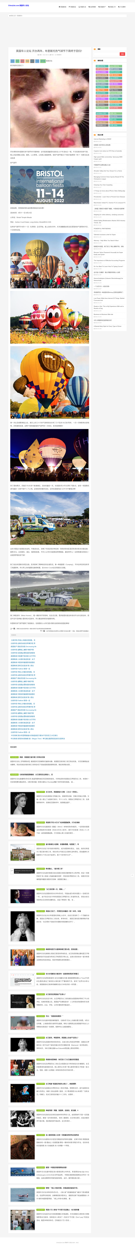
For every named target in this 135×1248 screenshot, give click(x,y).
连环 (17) (99, 119)
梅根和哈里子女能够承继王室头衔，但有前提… (62, 949)
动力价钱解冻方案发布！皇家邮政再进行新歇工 (62, 974)
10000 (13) (100, 116)
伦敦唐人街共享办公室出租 (102, 145)
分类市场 (14, 640)
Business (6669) (115, 93)
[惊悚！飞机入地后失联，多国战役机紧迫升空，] (22, 1194)
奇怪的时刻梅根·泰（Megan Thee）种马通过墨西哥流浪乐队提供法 (41, 738)
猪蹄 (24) (113, 122)
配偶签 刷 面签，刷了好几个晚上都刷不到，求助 (109, 246)
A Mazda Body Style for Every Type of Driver (107, 326)
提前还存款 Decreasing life (26, 646)
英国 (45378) (100, 66)
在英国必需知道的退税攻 (26, 653)
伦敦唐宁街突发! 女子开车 (26, 656)
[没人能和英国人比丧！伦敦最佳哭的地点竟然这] (22, 1147)
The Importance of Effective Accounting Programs (109, 260)
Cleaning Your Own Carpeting (103, 185)
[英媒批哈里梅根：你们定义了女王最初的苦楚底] (22, 1068)
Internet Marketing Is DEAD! (102, 139)
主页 (14, 15)
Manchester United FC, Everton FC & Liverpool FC (110, 203)
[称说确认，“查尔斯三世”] (22, 871)
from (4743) (114, 108)
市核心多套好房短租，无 (26, 640)
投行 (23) (113, 119)
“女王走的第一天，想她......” (56, 889)
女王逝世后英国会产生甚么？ (56, 994)
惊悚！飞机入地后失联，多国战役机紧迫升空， (62, 1188)
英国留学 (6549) (102, 96)
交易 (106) (113, 125)
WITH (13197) (115, 72)
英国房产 (103, 7)
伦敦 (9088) (114, 84)
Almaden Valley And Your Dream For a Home (108, 171)
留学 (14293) (114, 69)
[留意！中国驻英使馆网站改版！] (22, 1172)
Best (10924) (100, 78)
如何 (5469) (114, 99)
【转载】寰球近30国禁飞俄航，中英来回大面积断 (109, 208)
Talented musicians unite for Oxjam (105, 234)
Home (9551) (101, 84)
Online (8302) (115, 87)
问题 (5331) (100, 105)
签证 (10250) (100, 81)
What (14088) (101, 72)
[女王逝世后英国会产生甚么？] (22, 1001)
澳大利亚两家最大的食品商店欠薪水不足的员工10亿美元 (38, 735)
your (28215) (114, 66)
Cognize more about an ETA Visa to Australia (108, 151)
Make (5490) (100, 99)
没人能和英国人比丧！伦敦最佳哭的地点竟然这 (62, 1135)
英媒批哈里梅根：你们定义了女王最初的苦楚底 (62, 1059)
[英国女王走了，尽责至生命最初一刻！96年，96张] (22, 926)
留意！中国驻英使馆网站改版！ (57, 1167)
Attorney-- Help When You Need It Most (106, 240)
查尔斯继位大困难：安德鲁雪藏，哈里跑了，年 (62, 844)
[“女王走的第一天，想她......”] (22, 896)
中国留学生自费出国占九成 (102, 165)
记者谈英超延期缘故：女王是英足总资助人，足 (36, 774)
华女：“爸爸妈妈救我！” (54, 1016)
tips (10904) (114, 78)
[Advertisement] (67, 32)
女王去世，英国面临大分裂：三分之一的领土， (62, 792)
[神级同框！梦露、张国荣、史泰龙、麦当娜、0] (22, 1119)
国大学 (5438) (115, 102)
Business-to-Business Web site (103, 314)
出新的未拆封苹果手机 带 (26, 643)
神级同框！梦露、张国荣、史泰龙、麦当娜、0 (62, 1110)
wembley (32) (101, 113)
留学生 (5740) (115, 96)
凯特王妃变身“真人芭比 (25, 665)
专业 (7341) (114, 90)
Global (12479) (101, 75)
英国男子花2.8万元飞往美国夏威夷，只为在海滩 (63, 822)
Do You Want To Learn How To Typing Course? (108, 266)
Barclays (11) (101, 122)
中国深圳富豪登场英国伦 (26, 662)
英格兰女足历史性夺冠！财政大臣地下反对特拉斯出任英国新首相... (34, 628)
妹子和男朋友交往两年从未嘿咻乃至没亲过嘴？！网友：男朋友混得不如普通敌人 (67, 631)
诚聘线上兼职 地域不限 (25, 650)
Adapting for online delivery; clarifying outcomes (109, 214)
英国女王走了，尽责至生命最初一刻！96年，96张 (63, 911)
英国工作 (113, 7)
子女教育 (123, 7)
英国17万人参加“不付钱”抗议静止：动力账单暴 (62, 1210)
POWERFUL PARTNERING (102, 228)
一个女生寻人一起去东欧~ (102, 286)
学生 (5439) (100, 102)
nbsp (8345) (100, 87)
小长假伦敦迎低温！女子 (26, 659)
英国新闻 (63, 7)
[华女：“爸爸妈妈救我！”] (22, 1023)
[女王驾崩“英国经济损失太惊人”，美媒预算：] (22, 1093)
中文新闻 (14, 735)
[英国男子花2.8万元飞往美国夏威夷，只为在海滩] (22, 829)
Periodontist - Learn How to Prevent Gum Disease (109, 197)
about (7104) (100, 93)
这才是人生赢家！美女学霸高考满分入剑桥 (107, 272)
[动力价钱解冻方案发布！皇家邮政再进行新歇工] (22, 979)
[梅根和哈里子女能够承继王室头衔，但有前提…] (22, 958)
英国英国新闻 (14, 757)
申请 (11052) (114, 75)
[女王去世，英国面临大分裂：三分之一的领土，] (22, 803)
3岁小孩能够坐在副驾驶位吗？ (103, 320)
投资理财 (93, 7)
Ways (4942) (100, 108)
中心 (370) (113, 116)
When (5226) (114, 105)
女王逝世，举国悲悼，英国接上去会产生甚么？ (62, 1038)
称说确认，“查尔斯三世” (54, 869)
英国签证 (73, 7)
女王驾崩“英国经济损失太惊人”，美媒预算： (61, 1084)
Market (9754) (115, 81)
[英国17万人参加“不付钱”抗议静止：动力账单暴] (22, 1220)
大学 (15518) (100, 69)
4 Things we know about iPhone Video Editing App (109, 191)
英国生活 (83, 7)
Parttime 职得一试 (23, 669)
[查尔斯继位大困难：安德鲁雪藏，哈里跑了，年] (22, 852)
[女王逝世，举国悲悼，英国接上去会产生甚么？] (22, 1044)
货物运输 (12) (101, 125)
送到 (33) (113, 113)
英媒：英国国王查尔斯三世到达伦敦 (32, 757)
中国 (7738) (100, 90)
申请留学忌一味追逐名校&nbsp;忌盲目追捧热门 (108, 292)
